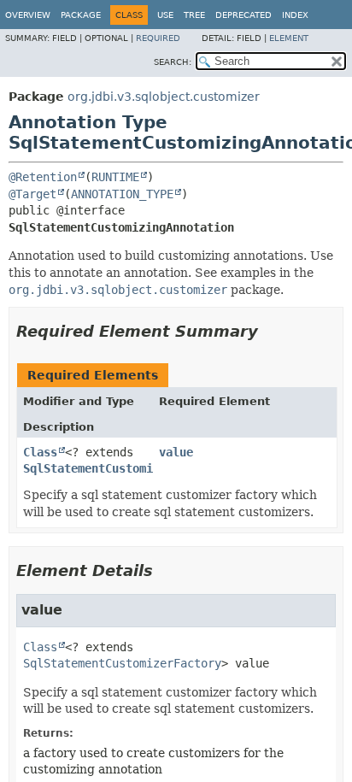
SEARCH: (172, 62)
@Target (32, 194)
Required (158, 38)
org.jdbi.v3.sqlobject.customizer (163, 96)
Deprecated (243, 15)
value (176, 452)
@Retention (43, 177)
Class (40, 452)
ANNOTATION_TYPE (122, 194)
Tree (194, 15)
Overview (27, 15)
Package (81, 15)
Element (288, 38)
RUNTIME (115, 177)
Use (165, 15)
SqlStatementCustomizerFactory (122, 468)
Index (295, 15)
